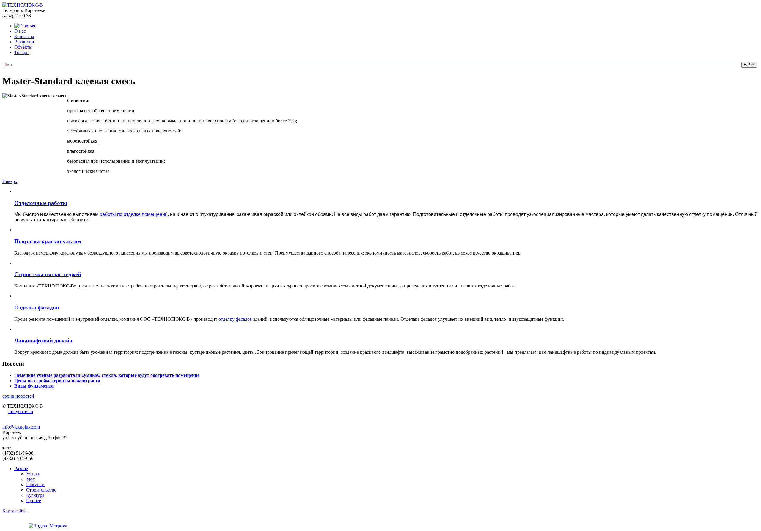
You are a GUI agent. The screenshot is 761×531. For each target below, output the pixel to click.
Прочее (33, 500)
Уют (30, 479)
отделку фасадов (235, 319)
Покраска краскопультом (47, 241)
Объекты (23, 47)
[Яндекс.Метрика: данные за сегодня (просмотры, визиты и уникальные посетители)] (48, 526)
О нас (20, 31)
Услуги (33, 473)
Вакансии (24, 41)
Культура (35, 495)
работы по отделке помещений (134, 214)
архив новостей (18, 396)
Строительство (41, 489)
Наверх (9, 181)
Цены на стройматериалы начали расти (57, 380)
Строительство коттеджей (47, 274)
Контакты (24, 36)
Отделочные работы (40, 203)
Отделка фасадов (36, 307)
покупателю (20, 411)
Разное (21, 468)
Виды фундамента (34, 385)
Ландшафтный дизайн (43, 340)
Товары (21, 52)
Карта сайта (14, 510)
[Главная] (24, 25)
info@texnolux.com (21, 426)
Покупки (35, 484)
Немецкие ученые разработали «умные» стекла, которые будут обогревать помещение (106, 375)
